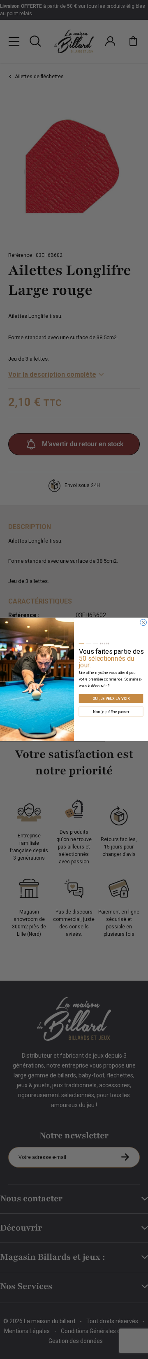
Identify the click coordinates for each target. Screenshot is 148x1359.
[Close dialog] (143, 622)
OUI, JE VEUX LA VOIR (111, 698)
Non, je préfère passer (111, 711)
